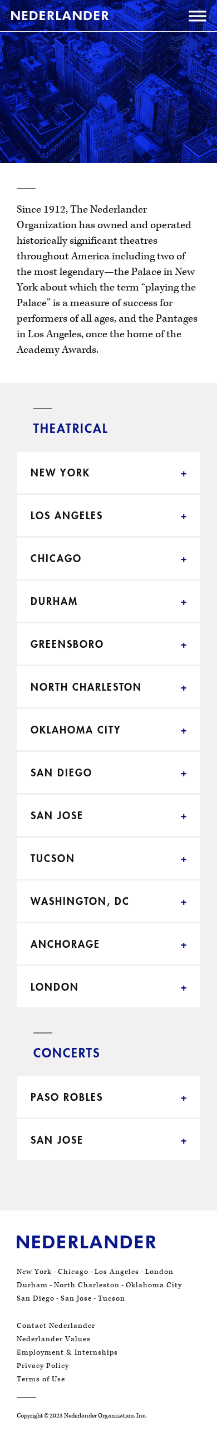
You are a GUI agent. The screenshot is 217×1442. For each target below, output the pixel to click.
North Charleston (87, 1285)
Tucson (111, 1298)
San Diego (36, 1298)
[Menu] (197, 18)
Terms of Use (41, 1379)
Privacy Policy (43, 1366)
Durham (32, 1285)
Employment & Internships (67, 1352)
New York (34, 1272)
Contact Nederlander (56, 1326)
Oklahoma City (154, 1285)
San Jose (76, 1298)
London (159, 1272)
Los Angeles (117, 1272)
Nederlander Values (54, 1339)
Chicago (73, 1272)
